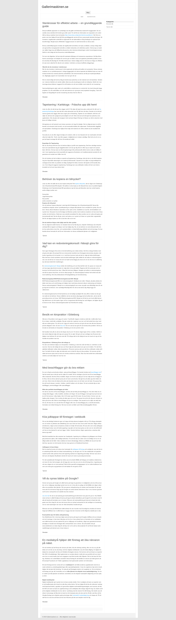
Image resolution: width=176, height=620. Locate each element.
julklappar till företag (78, 449)
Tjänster (45, 235)
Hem (82, 16)
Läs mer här (45, 495)
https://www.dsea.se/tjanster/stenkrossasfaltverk (79, 35)
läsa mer (62, 325)
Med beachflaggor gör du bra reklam (63, 367)
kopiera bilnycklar (80, 183)
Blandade (45, 97)
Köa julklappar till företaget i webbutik (63, 416)
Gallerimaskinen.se (55, 6)
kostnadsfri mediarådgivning (81, 595)
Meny (88, 12)
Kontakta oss (91, 16)
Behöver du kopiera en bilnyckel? (61, 179)
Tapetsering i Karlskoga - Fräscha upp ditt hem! (69, 104)
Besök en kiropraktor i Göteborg (60, 314)
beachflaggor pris (96, 372)
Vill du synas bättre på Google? (60, 478)
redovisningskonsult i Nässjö (52, 266)
